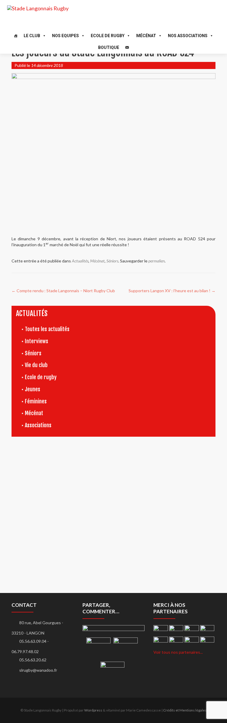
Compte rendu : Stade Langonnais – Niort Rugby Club (63, 290)
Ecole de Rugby (107, 35)
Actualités (80, 260)
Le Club (32, 35)
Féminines (36, 401)
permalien (156, 260)
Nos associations (187, 35)
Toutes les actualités (47, 329)
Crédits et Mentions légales (185, 710)
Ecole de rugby (40, 377)
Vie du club (36, 365)
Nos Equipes (65, 35)
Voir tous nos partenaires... (178, 652)
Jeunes (32, 389)
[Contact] (127, 47)
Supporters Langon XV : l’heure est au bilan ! (172, 290)
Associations (38, 425)
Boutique (108, 47)
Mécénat (146, 35)
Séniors (112, 260)
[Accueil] (16, 36)
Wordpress (93, 710)
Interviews (36, 341)
